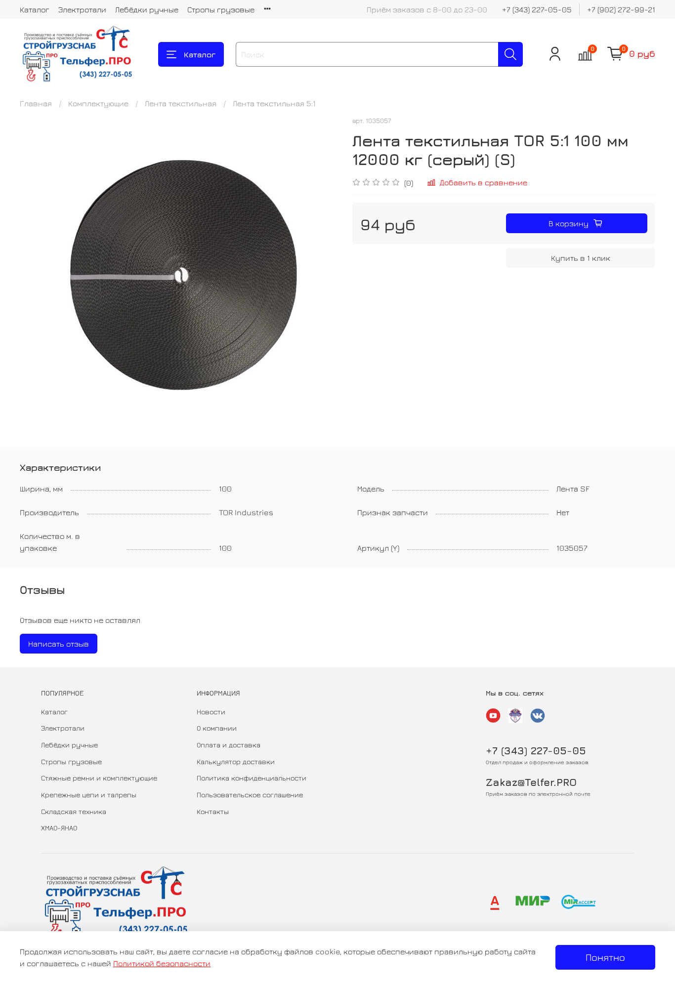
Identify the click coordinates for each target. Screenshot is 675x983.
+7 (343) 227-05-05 (537, 9)
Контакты (213, 811)
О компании (217, 728)
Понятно (605, 957)
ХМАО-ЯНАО (59, 827)
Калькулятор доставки (236, 761)
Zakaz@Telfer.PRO (531, 782)
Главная (36, 103)
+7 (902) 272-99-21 (621, 9)
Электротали (82, 9)
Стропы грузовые (220, 9)
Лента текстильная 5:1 (274, 103)
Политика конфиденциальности (251, 778)
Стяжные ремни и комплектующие (99, 778)
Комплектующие (98, 103)
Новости (211, 711)
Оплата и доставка (228, 744)
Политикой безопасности (162, 963)
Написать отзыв (58, 643)
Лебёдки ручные (146, 9)
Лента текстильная (180, 103)
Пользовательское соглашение (250, 794)
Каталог (34, 9)
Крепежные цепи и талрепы (88, 794)
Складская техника (73, 811)
